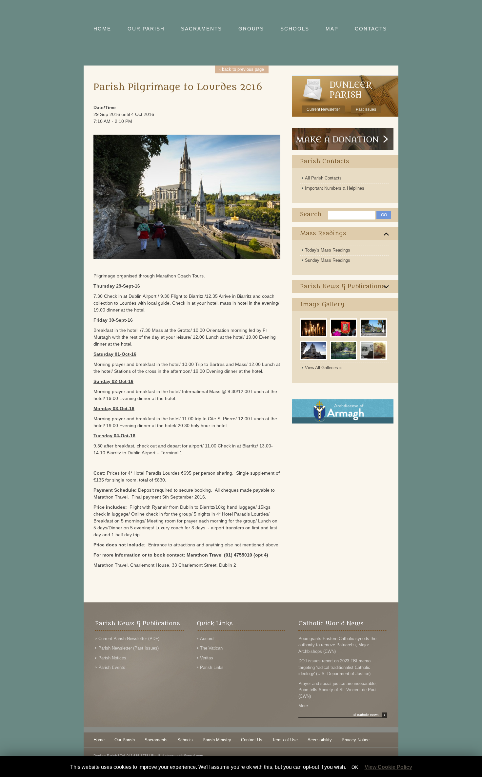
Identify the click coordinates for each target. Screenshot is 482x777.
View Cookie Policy (388, 767)
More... (305, 705)
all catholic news (369, 714)
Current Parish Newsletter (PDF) (128, 638)
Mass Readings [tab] (323, 233)
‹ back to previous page (241, 69)
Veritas (206, 657)
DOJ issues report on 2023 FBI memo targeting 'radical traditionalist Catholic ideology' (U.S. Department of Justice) (334, 667)
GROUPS (251, 28)
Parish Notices (112, 657)
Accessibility (320, 739)
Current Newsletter (323, 109)
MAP (332, 28)
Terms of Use (285, 739)
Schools (185, 739)
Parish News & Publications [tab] (342, 286)
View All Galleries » (323, 367)
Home (99, 739)
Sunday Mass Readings (327, 260)
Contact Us (251, 739)
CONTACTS (371, 28)
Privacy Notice (356, 739)
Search (311, 214)
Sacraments (156, 739)
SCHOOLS (294, 28)
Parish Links (212, 667)
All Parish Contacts (323, 178)
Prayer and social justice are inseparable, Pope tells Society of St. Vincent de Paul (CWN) (337, 690)
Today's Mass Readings (327, 250)
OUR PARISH (146, 28)
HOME (102, 28)
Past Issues (366, 109)
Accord (206, 638)
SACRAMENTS (201, 28)
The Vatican (211, 648)
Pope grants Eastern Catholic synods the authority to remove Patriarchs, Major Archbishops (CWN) (337, 645)
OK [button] (354, 767)
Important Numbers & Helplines (334, 188)
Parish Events (111, 667)
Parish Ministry (217, 739)
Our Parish (124, 739)
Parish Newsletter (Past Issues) (128, 648)
